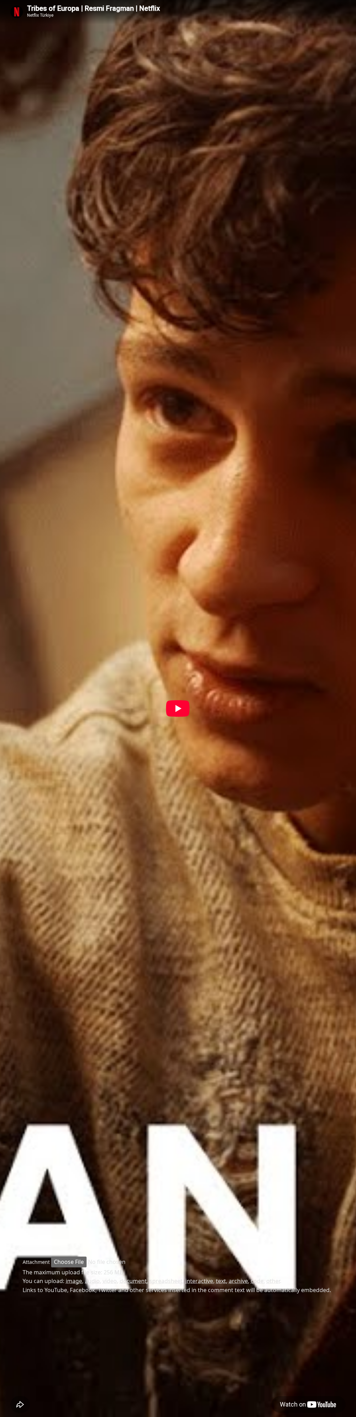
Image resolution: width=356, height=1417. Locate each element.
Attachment (36, 1262)
